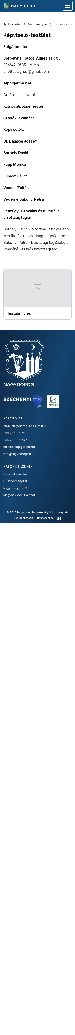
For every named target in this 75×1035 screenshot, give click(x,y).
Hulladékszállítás (15, 474)
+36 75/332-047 (15, 440)
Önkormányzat (37, 24)
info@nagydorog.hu (17, 454)
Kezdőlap (15, 24)
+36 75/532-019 (14, 433)
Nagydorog (18, 384)
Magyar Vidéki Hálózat (19, 495)
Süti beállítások (23, 517)
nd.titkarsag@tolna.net (19, 447)
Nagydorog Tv (13, 488)
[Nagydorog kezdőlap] (20, 6)
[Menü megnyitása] (67, 6)
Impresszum (45, 517)
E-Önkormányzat (15, 481)
